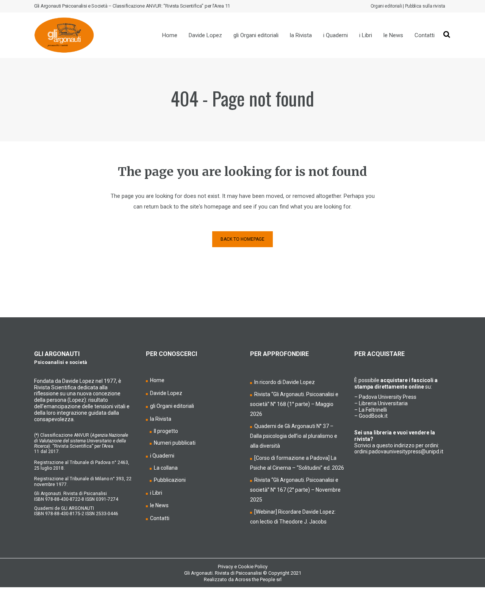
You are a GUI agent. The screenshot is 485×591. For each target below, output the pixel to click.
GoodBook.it (373, 416)
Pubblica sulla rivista (425, 6)
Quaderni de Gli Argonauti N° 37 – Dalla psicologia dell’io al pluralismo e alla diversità (293, 436)
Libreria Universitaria (383, 403)
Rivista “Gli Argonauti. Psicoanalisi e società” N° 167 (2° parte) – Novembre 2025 (295, 490)
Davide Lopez (166, 393)
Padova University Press (387, 397)
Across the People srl (258, 579)
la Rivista (160, 419)
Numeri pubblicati (175, 443)
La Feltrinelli (373, 410)
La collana (166, 468)
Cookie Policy (253, 566)
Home (157, 380)
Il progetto (166, 431)
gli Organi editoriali (172, 406)
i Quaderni (162, 456)
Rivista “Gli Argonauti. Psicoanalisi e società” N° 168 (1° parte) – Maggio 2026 (294, 404)
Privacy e (228, 566)
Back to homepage (242, 239)
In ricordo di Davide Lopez (284, 382)
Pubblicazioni (170, 480)
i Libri (156, 493)
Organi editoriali (386, 6)
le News (159, 505)
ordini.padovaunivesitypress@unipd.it (398, 451)
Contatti (159, 518)
